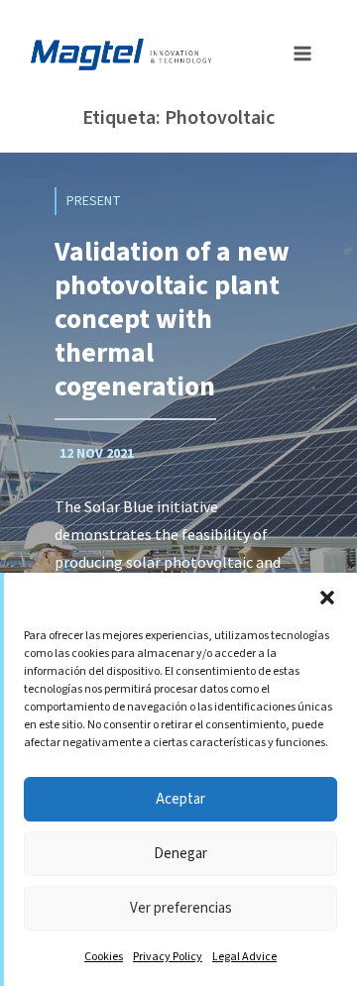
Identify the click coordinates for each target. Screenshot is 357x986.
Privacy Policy (167, 956)
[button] (327, 597)
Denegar (180, 853)
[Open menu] (296, 51)
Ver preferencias (181, 908)
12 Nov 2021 (97, 454)
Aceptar (180, 799)
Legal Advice (244, 956)
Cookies (103, 956)
